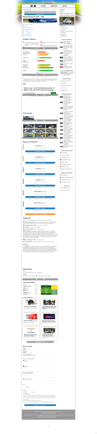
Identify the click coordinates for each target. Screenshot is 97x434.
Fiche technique (64, 27)
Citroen (28, 9)
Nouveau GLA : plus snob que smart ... (67, 126)
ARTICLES (54, 6)
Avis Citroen (63, 87)
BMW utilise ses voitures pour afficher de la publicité (68, 123)
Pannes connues (65, 166)
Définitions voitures (66, 179)
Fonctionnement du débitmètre (30, 306)
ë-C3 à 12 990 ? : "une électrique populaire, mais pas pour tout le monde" (68, 47)
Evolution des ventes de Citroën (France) (67, 67)
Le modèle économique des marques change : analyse (47, 335)
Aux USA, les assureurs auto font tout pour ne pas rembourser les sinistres (68, 108)
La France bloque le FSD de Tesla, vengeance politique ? (68, 134)
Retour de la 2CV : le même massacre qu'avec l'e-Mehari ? (67, 42)
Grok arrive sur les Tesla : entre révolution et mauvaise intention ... (49, 321)
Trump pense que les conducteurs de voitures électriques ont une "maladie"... (68, 118)
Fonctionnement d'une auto (68, 177)
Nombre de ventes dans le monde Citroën (68, 57)
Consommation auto (66, 159)
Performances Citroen (66, 80)
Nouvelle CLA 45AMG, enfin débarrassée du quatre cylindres (68, 130)
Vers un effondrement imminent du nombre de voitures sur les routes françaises (49, 307)
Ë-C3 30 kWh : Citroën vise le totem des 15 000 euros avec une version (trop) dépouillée (68, 53)
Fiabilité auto (64, 162)
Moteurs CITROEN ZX (29, 29)
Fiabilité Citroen (64, 90)
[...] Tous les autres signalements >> (47, 241)
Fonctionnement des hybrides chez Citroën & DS (68, 61)
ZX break (29, 32)
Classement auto (65, 157)
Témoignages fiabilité (66, 164)
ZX (30, 9)
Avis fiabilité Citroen (66, 188)
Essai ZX (63, 26)
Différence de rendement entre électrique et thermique (30, 335)
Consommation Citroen (66, 85)
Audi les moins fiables (28, 320)
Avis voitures (64, 152)
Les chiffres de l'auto (66, 182)
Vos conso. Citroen (66, 190)
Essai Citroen (64, 83)
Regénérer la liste (40, 342)
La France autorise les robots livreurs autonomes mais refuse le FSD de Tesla (68, 113)
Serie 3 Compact (27, 286)
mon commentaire (40, 405)
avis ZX (63, 29)
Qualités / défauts (29, 24)
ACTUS (64, 6)
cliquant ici (58, 417)
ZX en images (27, 27)
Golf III (25, 294)
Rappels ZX (63, 34)
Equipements (27, 34)
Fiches (24, 9)
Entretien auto (65, 175)
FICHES (43, 6)
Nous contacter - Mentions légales (49, 412)
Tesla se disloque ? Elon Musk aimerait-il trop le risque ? (68, 138)
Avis (25, 26)
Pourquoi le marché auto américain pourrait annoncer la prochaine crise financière (67, 102)
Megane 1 (26, 292)
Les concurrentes (28, 35)
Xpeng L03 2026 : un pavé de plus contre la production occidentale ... (68, 142)
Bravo (25, 288)
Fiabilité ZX (27, 31)
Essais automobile (66, 155)
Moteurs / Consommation (66, 31)
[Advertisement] (40, 104)
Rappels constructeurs (67, 169)
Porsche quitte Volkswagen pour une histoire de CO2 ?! (68, 97)
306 (24, 290)
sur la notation (40, 73)
